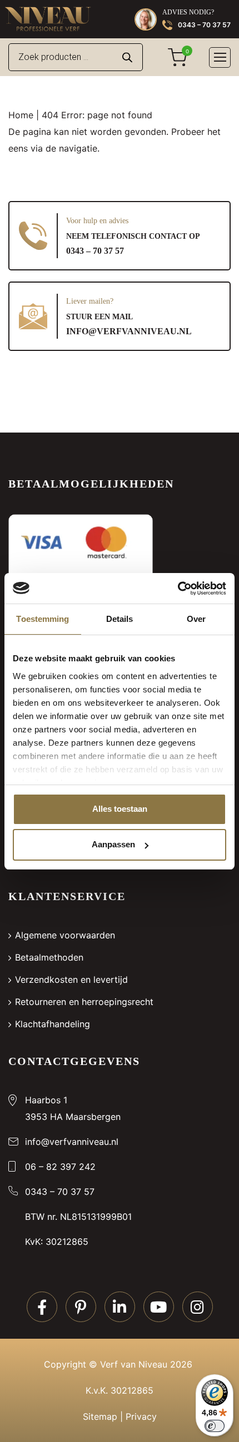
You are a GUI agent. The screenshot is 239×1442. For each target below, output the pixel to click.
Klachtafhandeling (52, 1023)
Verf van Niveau (133, 1364)
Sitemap (100, 1416)
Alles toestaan (119, 808)
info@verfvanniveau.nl (129, 331)
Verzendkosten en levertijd (71, 979)
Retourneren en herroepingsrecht (84, 1001)
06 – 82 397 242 (60, 1166)
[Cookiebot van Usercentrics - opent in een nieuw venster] (177, 588)
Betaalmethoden (49, 957)
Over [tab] (196, 619)
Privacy (141, 1416)
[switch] (215, 1426)
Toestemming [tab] (42, 619)
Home (20, 114)
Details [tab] (119, 619)
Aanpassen (113, 844)
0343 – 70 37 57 (204, 25)
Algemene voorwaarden (65, 935)
